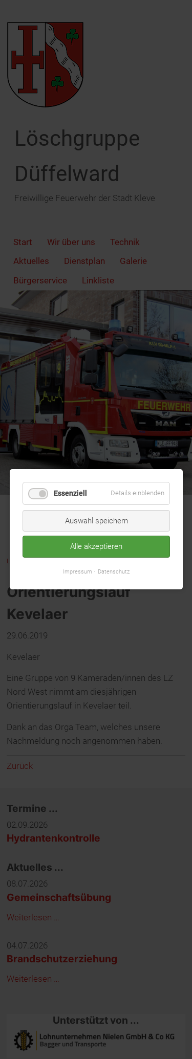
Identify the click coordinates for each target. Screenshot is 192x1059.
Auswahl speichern (96, 520)
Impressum (77, 571)
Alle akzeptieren (96, 546)
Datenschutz (114, 571)
